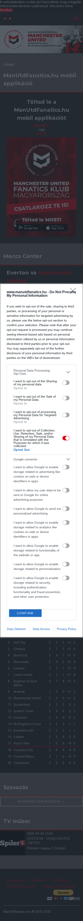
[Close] (74, 292)
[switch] (65, 382)
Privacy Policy (66, 629)
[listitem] (41, 372)
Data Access (41, 629)
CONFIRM (25, 613)
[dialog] (41, 460)
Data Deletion (16, 629)
